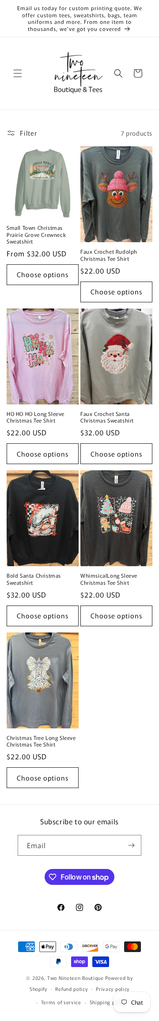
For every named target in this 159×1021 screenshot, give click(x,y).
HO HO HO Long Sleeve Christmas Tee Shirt (35, 417)
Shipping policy (108, 1002)
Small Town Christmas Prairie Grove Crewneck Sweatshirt (36, 234)
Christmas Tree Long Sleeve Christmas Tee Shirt (41, 741)
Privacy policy (112, 988)
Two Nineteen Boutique (75, 977)
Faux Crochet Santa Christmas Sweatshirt (107, 417)
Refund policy (71, 988)
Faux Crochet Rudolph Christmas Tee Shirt (108, 255)
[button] (17, 73)
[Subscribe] (131, 845)
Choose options (42, 274)
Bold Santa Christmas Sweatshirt (34, 579)
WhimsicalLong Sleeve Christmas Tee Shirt (108, 579)
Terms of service (61, 1002)
